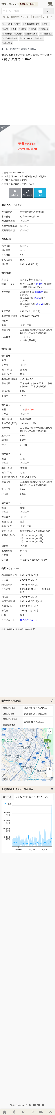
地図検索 (15, 17)
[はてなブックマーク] (34, 1105)
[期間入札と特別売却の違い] (12, 205)
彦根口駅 (44, 29)
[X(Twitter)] (30, 1105)
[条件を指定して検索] (23, 1112)
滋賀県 (23, 29)
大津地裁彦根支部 (32, 24)
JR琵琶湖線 (47, 34)
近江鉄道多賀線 (10, 38)
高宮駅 (19, 34)
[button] (49, 731)
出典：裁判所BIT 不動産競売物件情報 (17, 629)
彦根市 (34, 29)
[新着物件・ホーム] (4, 1112)
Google (6, 779)
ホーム (6, 17)
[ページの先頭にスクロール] (50, 1112)
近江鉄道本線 (31, 34)
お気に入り (50, 6)
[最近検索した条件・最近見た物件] (32, 1112)
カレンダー (26, 17)
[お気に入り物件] (41, 1112)
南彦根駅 (8, 34)
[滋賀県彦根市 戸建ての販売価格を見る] (52, 789)
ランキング (47, 17)
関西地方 (14, 49)
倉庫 (14, 29)
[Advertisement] (27, 93)
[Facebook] (25, 1105)
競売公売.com (18, 1105)
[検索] (48, 11)
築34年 (40, 38)
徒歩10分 (8, 43)
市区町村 (36, 17)
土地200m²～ (27, 38)
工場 (6, 29)
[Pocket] (38, 1105)
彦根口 (39, 284)
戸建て (46, 24)
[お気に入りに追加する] (40, 192)
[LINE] (42, 1105)
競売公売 (6, 4)
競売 (18, 24)
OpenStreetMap (35, 779)
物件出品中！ (28, 4)
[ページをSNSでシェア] (13, 1112)
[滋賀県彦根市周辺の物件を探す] (52, 700)
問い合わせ (27, 195)
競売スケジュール (29, 620)
